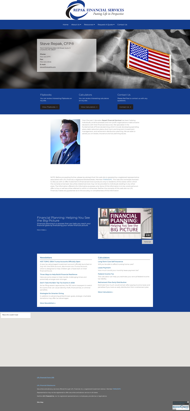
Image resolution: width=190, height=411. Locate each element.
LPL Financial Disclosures (46, 385)
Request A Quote (105, 25)
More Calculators (105, 292)
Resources (88, 25)
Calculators (103, 257)
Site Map (40, 402)
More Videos (42, 230)
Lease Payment (104, 268)
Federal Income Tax (106, 274)
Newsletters (46, 257)
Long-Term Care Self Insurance (110, 262)
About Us (75, 25)
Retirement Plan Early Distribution (112, 282)
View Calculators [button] (88, 107)
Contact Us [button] (124, 107)
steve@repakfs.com (48, 67)
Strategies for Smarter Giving (52, 293)
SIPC (110, 179)
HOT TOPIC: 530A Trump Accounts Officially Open (60, 262)
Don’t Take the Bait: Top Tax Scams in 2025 (57, 283)
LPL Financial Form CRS (45, 377)
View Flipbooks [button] (49, 107)
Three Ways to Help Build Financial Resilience (58, 274)
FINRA (105, 179)
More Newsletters (48, 303)
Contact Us (122, 25)
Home (65, 25)
